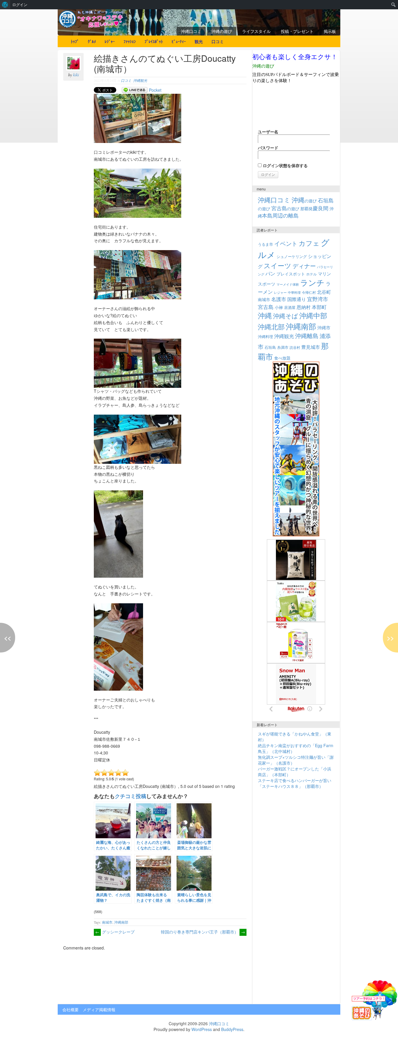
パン (270, 273)
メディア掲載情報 (99, 1009)
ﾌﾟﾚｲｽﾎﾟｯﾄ (154, 41)
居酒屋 (289, 307)
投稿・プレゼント (297, 31)
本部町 (319, 306)
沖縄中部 (313, 315)
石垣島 (270, 347)
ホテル (311, 273)
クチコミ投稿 (130, 796)
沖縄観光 (140, 80)
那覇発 (314, 208)
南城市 (107, 922)
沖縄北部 (271, 326)
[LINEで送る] (134, 90)
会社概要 (70, 1009)
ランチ (312, 282)
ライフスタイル (256, 31)
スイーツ (277, 265)
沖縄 (265, 315)
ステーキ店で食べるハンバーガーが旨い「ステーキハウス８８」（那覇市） (294, 783)
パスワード (268, 148)
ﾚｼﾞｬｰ (110, 41)
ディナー (304, 266)
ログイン (19, 4)
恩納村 (304, 306)
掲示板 (330, 31)
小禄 (279, 307)
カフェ (309, 242)
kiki (76, 74)
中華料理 (294, 292)
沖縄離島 (306, 335)
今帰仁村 (309, 292)
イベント (285, 243)
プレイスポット (291, 274)
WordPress (201, 1029)
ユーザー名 (268, 132)
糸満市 (282, 347)
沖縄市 (323, 327)
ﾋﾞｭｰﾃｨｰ (179, 41)
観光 (199, 41)
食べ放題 (282, 358)
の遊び (304, 201)
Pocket (155, 90)
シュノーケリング (292, 256)
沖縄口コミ (191, 31)
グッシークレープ (115, 932)
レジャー (280, 292)
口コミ (218, 41)
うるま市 (265, 244)
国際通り (296, 299)
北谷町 (324, 291)
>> (390, 637)
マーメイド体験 (288, 284)
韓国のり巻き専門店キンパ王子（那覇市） (203, 932)
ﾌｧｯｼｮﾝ (130, 41)
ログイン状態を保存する (285, 165)
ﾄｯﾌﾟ (75, 41)
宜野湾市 (317, 299)
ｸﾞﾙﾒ (92, 41)
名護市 (278, 299)
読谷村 (295, 347)
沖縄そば (285, 315)
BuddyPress (232, 1029)
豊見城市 (310, 346)
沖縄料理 (265, 336)
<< (7, 637)
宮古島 (266, 306)
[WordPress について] (5, 4)
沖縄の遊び (222, 31)
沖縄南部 (121, 922)
